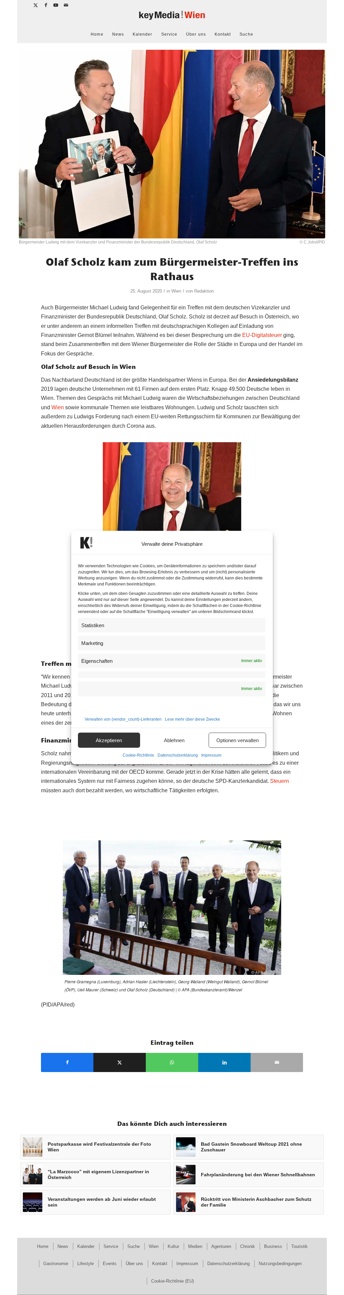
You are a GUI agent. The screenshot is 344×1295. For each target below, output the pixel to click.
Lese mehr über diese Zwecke (192, 719)
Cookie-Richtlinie (138, 755)
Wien (176, 291)
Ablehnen (174, 740)
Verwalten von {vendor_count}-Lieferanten (123, 719)
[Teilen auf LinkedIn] (224, 1062)
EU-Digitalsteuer (262, 335)
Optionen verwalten (237, 740)
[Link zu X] (36, 5)
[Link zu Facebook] (46, 5)
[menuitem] (97, 34)
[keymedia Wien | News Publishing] (172, 18)
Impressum (211, 755)
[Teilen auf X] (119, 1062)
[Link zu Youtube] (56, 5)
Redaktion (204, 291)
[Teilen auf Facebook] (67, 1062)
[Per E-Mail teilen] (277, 1062)
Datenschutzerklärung (178, 755)
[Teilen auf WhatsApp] (172, 1062)
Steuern (279, 781)
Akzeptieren (109, 740)
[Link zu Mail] (66, 5)
